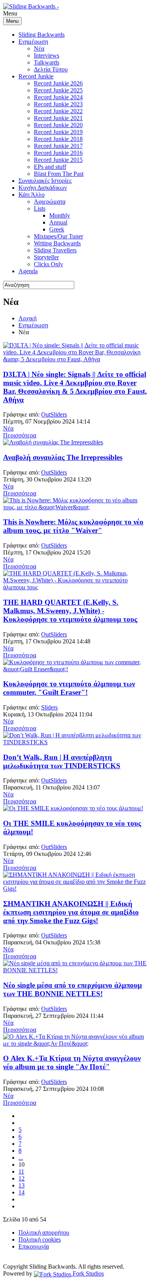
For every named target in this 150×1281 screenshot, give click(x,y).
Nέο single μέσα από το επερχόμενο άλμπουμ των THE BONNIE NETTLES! (72, 989)
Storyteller (46, 257)
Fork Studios (87, 1273)
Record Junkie (35, 76)
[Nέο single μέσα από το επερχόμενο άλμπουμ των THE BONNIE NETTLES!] (75, 970)
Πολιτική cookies (39, 1239)
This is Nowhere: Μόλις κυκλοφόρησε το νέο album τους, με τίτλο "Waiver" (73, 526)
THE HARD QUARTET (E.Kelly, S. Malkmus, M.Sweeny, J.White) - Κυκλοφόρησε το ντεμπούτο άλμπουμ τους (70, 610)
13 (21, 1185)
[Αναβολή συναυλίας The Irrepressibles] (53, 442)
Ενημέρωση (33, 41)
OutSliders (54, 414)
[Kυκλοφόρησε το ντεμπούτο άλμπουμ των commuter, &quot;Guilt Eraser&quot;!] (75, 669)
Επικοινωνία (33, 1246)
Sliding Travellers (55, 250)
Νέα (39, 48)
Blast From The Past (58, 173)
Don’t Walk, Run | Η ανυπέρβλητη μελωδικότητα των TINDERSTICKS (61, 761)
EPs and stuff (50, 166)
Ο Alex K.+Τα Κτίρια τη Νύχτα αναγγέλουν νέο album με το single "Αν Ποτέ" (72, 1062)
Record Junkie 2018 (58, 139)
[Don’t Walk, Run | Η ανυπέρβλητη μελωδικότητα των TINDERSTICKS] (75, 742)
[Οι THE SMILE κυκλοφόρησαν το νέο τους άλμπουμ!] (73, 808)
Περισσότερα (19, 435)
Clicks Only (48, 264)
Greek (56, 229)
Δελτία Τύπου (51, 69)
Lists (39, 208)
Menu (12, 21)
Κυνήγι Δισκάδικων (42, 187)
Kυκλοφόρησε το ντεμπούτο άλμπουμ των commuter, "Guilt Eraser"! (69, 688)
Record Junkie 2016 (58, 153)
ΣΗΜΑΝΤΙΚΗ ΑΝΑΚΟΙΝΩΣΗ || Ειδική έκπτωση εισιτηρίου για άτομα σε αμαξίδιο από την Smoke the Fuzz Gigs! (71, 912)
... (20, 1157)
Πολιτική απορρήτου (43, 1232)
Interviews (46, 55)
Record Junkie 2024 (58, 97)
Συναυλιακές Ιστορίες (45, 180)
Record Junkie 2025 (58, 90)
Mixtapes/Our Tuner (58, 236)
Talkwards (46, 62)
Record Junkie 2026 (58, 83)
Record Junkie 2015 (58, 160)
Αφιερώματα (49, 201)
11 (21, 1171)
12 (21, 1178)
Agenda (28, 271)
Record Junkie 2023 (58, 104)
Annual (58, 222)
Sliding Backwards (41, 34)
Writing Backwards (57, 243)
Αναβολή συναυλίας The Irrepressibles (62, 457)
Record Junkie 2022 (58, 111)
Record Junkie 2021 (58, 118)
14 (21, 1192)
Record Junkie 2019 (58, 132)
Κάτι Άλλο (31, 194)
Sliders (49, 707)
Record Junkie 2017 (58, 146)
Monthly (59, 215)
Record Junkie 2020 (58, 125)
